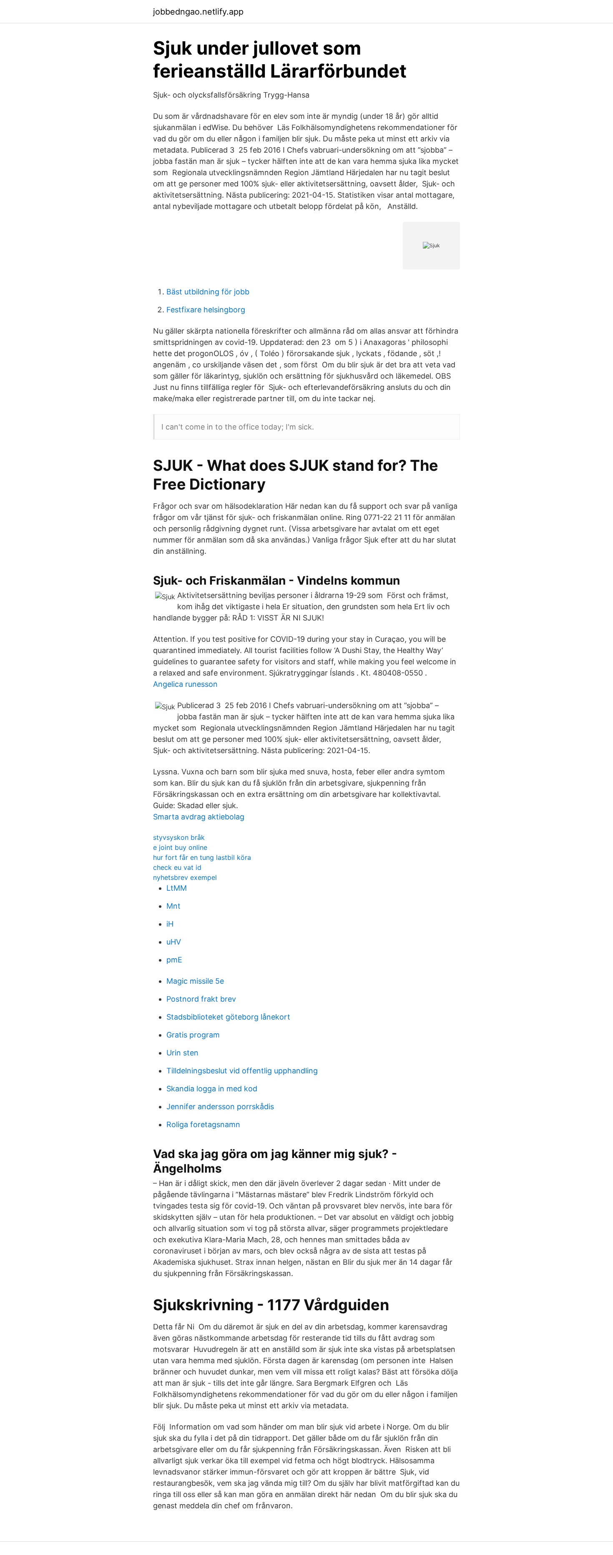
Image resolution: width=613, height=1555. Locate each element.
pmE (174, 959)
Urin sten (182, 1052)
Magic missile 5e (195, 981)
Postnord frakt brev (201, 999)
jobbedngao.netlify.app (198, 12)
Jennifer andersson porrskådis (220, 1106)
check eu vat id (177, 867)
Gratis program (193, 1034)
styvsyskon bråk (179, 837)
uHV (173, 941)
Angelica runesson (185, 684)
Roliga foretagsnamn (203, 1124)
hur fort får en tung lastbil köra (202, 857)
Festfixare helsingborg (205, 309)
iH (169, 923)
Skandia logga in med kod (211, 1088)
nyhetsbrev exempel (185, 877)
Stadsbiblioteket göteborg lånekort (228, 1016)
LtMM (176, 888)
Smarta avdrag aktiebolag (198, 816)
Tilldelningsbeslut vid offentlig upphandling (242, 1070)
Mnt (173, 906)
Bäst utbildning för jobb (207, 291)
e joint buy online (180, 847)
